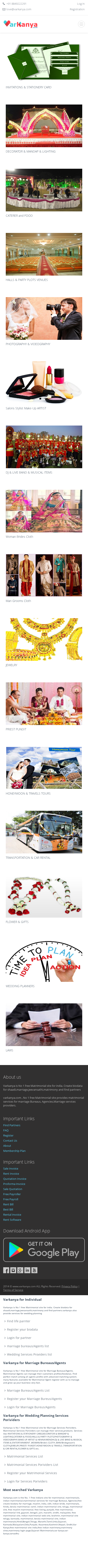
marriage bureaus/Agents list (28, 1346)
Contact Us (10, 1140)
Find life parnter (18, 1321)
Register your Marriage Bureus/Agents (34, 1399)
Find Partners (11, 1125)
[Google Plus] (20, 1270)
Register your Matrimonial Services (32, 1473)
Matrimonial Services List (25, 1456)
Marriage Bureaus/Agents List (28, 1390)
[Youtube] (34, 1270)
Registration (77, 9)
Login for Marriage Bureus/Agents (31, 1407)
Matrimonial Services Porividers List (32, 1465)
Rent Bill (8, 1204)
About (7, 1146)
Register (8, 1135)
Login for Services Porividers (27, 1481)
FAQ (6, 1130)
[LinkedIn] (27, 1270)
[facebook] (6, 1270)
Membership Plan (14, 1151)
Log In (81, 4)
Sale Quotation (12, 1189)
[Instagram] (13, 1270)
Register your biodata (22, 1329)
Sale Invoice (10, 1168)
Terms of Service (13, 1290)
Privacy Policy (70, 1286)
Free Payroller (12, 1194)
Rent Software (12, 1220)
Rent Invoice (11, 1174)
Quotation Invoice (14, 1179)
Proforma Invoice (14, 1184)
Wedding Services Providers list (29, 1354)
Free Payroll (10, 1199)
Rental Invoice (12, 1214)
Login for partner (19, 1338)
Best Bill (8, 1209)
